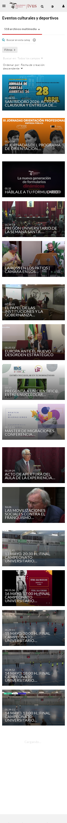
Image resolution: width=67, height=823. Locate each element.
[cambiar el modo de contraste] (52, 6)
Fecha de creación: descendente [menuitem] (24, 66)
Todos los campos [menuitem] (21, 58)
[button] (5, 5)
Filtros (8, 49)
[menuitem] (42, 6)
